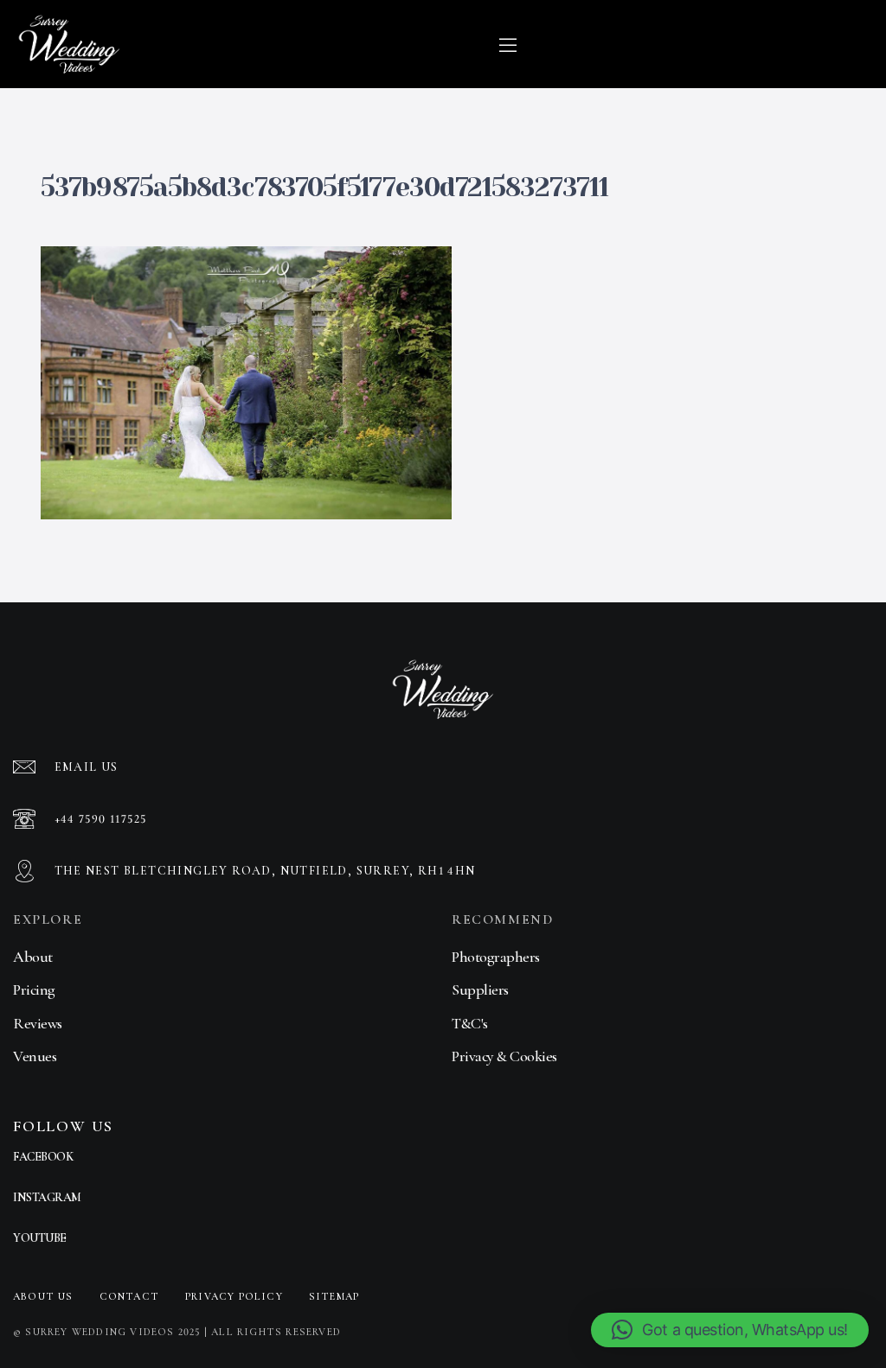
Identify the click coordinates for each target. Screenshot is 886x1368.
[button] (730, 1330)
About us (43, 1296)
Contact (129, 1296)
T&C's (470, 1023)
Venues (34, 1056)
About (33, 956)
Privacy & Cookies (504, 1056)
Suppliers (480, 989)
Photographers (496, 956)
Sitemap (334, 1296)
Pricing (34, 989)
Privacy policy (234, 1296)
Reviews (37, 1023)
